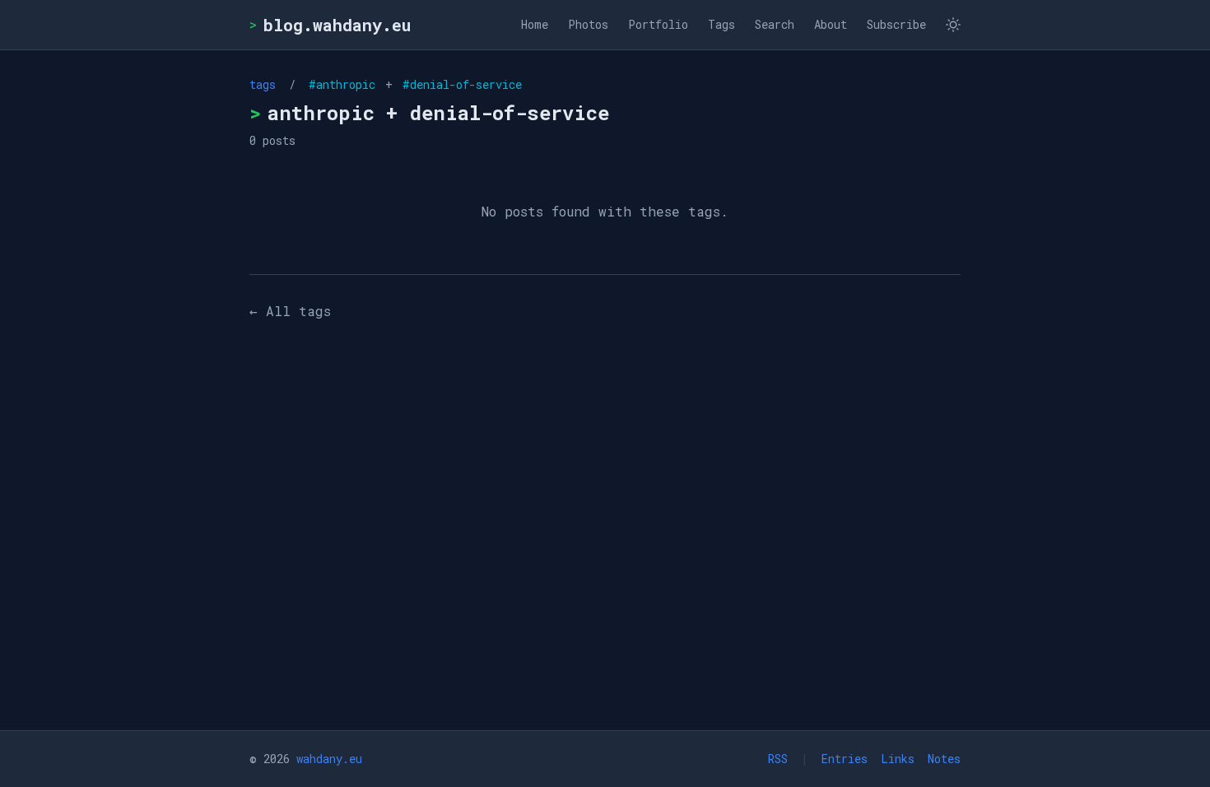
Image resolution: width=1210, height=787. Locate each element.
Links (897, 758)
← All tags (290, 310)
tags (262, 84)
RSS (778, 758)
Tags (721, 24)
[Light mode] (953, 24)
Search (774, 24)
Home (534, 24)
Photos (588, 24)
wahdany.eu (329, 758)
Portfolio (658, 24)
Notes (944, 758)
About (830, 24)
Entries (844, 758)
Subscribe (896, 24)
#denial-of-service (459, 84)
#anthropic (345, 84)
